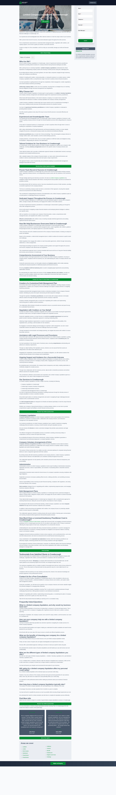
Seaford (49, 748)
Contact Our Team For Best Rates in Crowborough (45, 279)
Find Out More (45, 550)
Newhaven (25, 753)
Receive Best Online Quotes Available (45, 166)
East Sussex (26, 751)
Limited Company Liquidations (57, 178)
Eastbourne (49, 752)
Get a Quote (45, 21)
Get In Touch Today (45, 52)
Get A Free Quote (45, 738)
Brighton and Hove (51, 754)
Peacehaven (26, 755)
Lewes (24, 749)
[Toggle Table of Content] (32, 57)
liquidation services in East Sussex (32, 521)
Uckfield (25, 746)
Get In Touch (85, 48)
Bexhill (48, 750)
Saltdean (49, 746)
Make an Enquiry (58, 763)
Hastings (49, 757)
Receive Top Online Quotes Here (45, 411)
